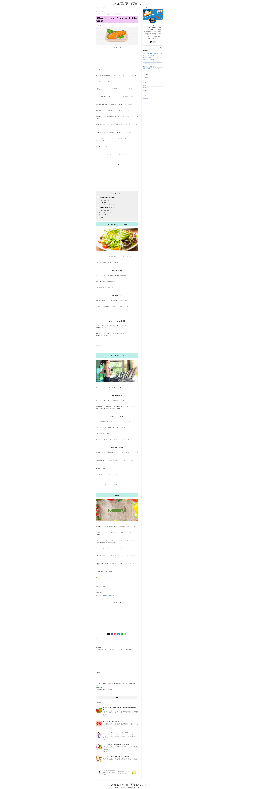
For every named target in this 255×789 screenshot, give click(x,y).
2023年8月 (145, 82)
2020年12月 (145, 98)
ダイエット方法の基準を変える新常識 (127, 783)
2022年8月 (145, 95)
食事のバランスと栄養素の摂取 (108, 204)
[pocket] (115, 634)
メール (98, 672)
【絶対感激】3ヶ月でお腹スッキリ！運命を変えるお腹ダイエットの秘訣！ (152, 62)
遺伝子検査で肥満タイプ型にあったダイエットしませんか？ (152, 69)
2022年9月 (145, 92)
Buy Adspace (96, 7)
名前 (97, 667)
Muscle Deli (98, 345)
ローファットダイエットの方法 (107, 207)
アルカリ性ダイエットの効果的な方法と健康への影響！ (116, 744)
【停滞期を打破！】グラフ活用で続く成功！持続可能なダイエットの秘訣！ (152, 54)
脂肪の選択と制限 (105, 210)
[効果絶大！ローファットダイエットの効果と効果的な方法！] (118, 634)
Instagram (139, 7)
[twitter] (108, 634)
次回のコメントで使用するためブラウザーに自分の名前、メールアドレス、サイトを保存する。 (116, 684)
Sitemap (145, 7)
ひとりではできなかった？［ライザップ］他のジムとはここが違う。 (111, 484)
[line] (122, 634)
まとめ (101, 217)
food (100, 638)
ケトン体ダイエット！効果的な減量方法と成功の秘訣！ (116, 756)
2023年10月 (145, 77)
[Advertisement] (117, 58)
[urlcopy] (125, 634)
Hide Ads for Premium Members (108, 7)
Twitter (133, 7)
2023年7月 (145, 85)
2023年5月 (145, 90)
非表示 (118, 193)
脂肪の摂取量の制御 (105, 200)
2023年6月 (145, 87)
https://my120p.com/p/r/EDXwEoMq (106, 595)
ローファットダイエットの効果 (107, 197)
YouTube (128, 7)
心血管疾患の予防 (105, 202)
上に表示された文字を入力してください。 (105, 689)
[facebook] (112, 634)
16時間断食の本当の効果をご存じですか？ (152, 66)
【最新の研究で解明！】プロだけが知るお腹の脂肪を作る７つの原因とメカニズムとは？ (152, 58)
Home (118, 7)
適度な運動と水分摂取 (106, 214)
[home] (154, 42)
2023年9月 (145, 80)
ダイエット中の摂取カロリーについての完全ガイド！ (116, 733)
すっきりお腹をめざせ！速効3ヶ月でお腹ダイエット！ (127, 4)
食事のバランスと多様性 (106, 212)
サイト (97, 678)
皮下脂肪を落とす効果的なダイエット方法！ (114, 721)
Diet (98, 638)
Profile (123, 7)
